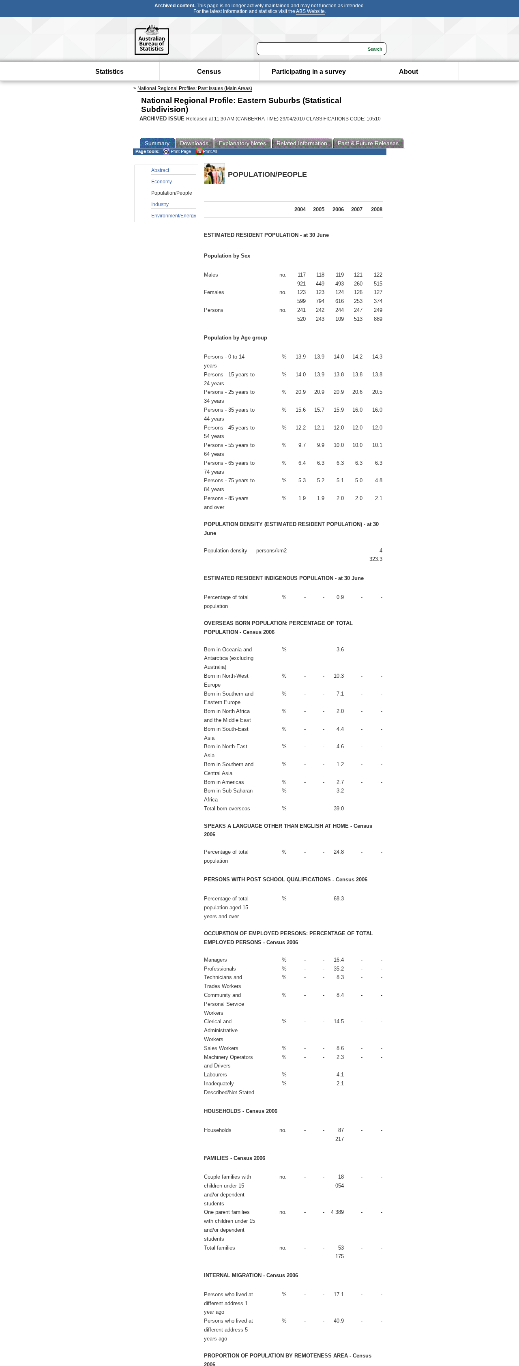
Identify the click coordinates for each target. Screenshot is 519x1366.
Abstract (160, 170)
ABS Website (310, 11)
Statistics (109, 71)
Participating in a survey (309, 71)
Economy (161, 182)
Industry (160, 204)
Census (209, 71)
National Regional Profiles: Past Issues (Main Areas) (194, 88)
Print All (210, 151)
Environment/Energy (173, 216)
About (408, 71)
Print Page (180, 151)
